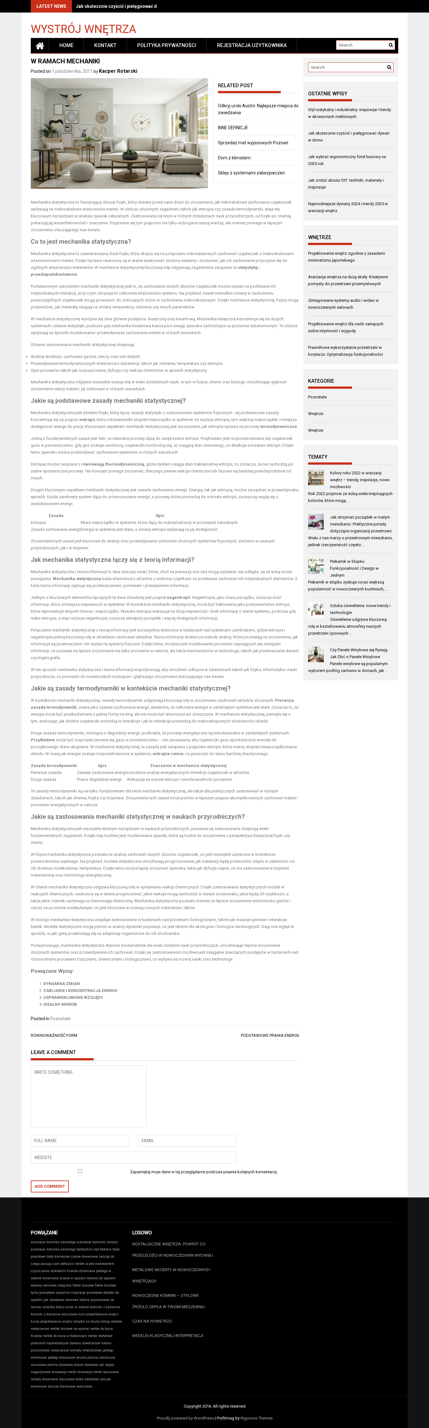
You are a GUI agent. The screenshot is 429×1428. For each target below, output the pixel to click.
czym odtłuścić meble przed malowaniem (83, 1264)
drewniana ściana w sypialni (64, 1278)
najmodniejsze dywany (63, 1343)
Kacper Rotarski (118, 71)
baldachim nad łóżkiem (94, 1249)
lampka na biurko (86, 1321)
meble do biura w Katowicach (65, 1336)
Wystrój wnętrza (83, 29)
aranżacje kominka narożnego (53, 1249)
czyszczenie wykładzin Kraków (54, 1271)
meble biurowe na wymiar (69, 1329)
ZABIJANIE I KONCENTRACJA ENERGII (80, 990)
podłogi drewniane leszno (67, 1358)
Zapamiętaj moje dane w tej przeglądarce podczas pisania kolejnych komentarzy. (204, 1172)
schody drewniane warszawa (53, 1379)
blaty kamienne (58, 1257)
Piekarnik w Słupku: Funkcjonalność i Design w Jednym (354, 568)
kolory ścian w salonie (72, 1307)
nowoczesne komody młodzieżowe (76, 1350)
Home (66, 45)
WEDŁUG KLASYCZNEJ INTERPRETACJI (167, 1335)
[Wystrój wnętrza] (40, 45)
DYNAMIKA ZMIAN (61, 983)
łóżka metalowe (87, 1379)
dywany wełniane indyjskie (51, 1285)
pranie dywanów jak (89, 1365)
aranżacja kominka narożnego (53, 1242)
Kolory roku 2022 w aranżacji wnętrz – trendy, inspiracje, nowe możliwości (359, 480)
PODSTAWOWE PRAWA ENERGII (270, 1035)
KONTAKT (105, 45)
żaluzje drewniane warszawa (70, 1386)
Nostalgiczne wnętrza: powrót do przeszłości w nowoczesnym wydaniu (172, 1250)
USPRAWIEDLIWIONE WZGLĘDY (73, 997)
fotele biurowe (83, 1285)
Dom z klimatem (234, 157)
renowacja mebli (64, 1372)
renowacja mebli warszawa (98, 1372)
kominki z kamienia (105, 1307)
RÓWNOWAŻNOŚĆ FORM (54, 1035)
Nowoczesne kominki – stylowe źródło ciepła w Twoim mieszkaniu (168, 1301)
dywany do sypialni (101, 1278)
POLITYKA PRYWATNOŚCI (166, 45)
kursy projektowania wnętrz (52, 1321)
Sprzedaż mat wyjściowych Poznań (253, 142)
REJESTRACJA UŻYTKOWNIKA (252, 45)
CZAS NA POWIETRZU (152, 1321)
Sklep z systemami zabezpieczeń (251, 172)
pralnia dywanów (60, 1365)
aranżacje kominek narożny (97, 1242)
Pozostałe (60, 1018)
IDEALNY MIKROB (60, 1004)
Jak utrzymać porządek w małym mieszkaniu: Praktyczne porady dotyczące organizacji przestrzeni (361, 524)
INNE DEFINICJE (233, 127)
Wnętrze (315, 413)
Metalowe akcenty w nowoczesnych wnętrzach (171, 1275)
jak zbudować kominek (61, 1300)
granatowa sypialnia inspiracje (62, 1293)
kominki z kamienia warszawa (54, 1314)
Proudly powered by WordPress (185, 1418)
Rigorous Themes (257, 1418)
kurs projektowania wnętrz (98, 1314)
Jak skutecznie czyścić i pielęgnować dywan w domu (130, 6)
